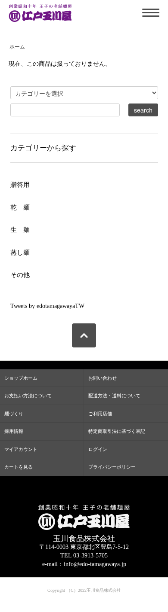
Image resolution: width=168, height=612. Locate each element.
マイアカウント (20, 449)
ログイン (97, 449)
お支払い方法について (28, 395)
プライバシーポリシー (112, 466)
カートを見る (18, 466)
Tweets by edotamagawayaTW (47, 306)
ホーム (17, 47)
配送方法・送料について (114, 395)
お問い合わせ (102, 378)
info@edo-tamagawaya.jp (95, 564)
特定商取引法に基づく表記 (116, 431)
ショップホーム (20, 378)
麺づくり (13, 413)
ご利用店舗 (100, 413)
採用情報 (13, 431)
